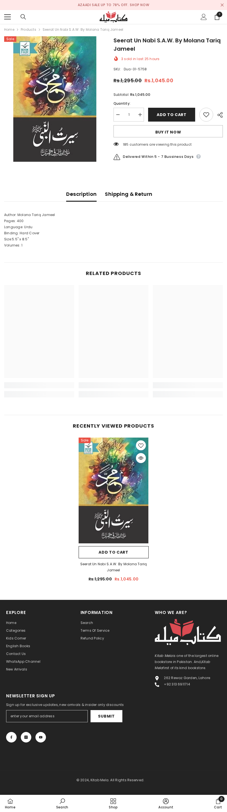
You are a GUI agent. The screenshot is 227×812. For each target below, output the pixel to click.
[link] (39, 385)
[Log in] (204, 17)
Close (222, 5)
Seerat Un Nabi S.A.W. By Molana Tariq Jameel (113, 567)
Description (81, 194)
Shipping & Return (128, 194)
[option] (54, 99)
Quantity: (122, 103)
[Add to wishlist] (206, 115)
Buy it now (168, 132)
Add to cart (172, 114)
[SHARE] (218, 115)
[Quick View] (141, 458)
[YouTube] (40, 737)
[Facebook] (11, 737)
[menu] (7, 17)
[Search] (23, 17)
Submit (106, 716)
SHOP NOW (139, 4)
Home (9, 29)
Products (28, 29)
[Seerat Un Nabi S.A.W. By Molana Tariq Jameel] (114, 490)
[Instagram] (26, 737)
